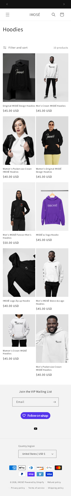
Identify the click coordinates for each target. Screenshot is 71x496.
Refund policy (54, 482)
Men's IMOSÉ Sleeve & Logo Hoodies (50, 302)
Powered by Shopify (34, 482)
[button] (7, 14)
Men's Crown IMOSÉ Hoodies (51, 105)
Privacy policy (18, 488)
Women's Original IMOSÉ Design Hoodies (49, 170)
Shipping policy (56, 488)
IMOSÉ (21, 482)
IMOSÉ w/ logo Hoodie (47, 234)
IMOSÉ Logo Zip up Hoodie (16, 300)
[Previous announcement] (7, 4)
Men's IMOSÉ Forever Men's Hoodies (17, 236)
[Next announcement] (64, 4)
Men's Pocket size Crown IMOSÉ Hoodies (49, 368)
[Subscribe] (54, 402)
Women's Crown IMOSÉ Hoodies (15, 352)
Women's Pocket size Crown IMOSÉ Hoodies (17, 170)
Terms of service (36, 488)
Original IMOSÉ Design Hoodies (19, 105)
